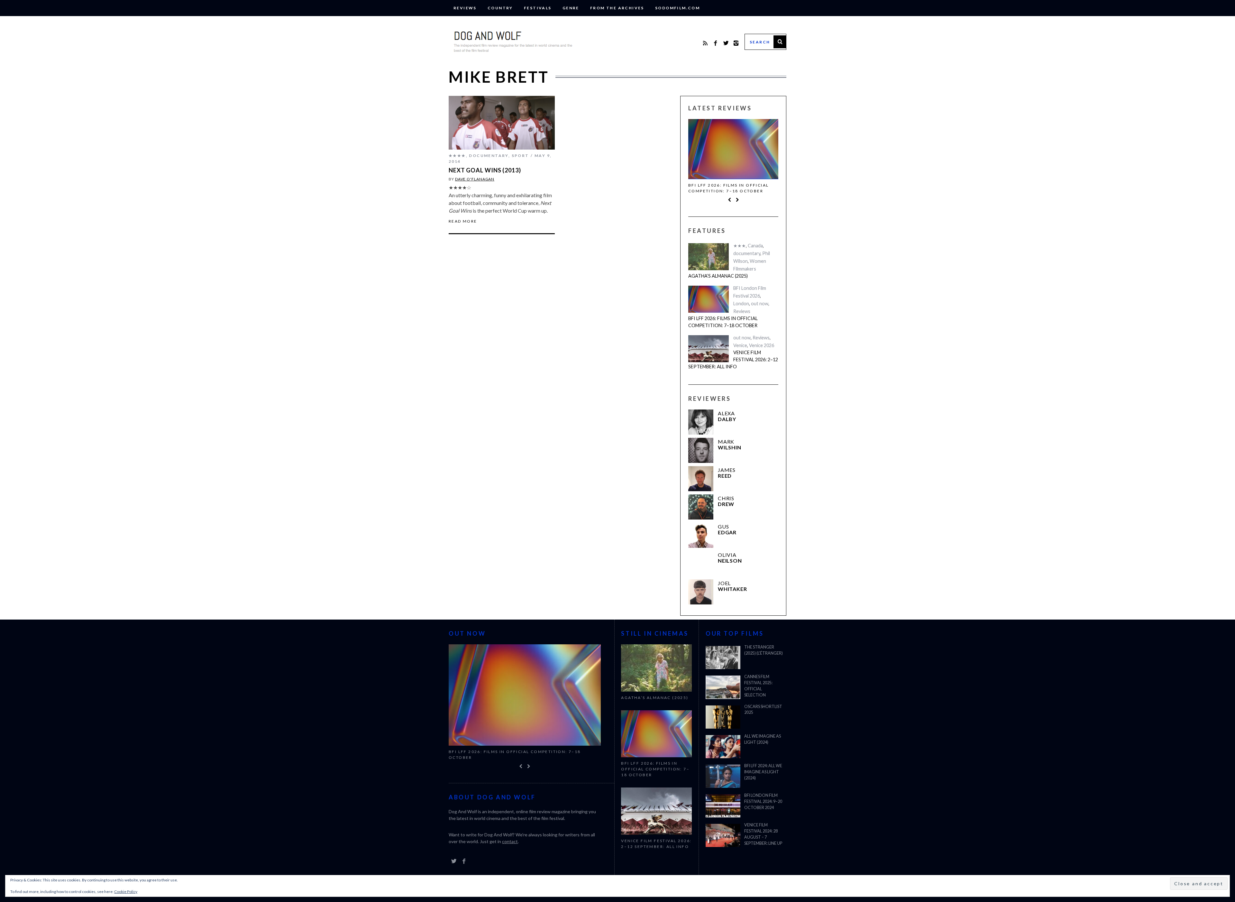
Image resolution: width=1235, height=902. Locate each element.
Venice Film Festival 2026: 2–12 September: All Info (733, 359)
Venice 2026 (761, 345)
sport (520, 155)
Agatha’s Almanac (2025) (718, 276)
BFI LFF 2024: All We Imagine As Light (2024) (763, 771)
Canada (755, 245)
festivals (538, 7)
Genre (571, 7)
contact (510, 841)
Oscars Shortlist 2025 (763, 709)
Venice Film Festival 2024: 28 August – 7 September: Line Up (763, 834)
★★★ (739, 245)
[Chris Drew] (700, 507)
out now (759, 303)
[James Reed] (700, 478)
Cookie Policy (125, 891)
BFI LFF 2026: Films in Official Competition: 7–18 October (728, 188)
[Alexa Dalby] (700, 422)
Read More (463, 221)
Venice (740, 345)
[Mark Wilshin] (700, 450)
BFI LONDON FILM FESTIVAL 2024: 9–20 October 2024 (763, 801)
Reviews (465, 7)
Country (500, 7)
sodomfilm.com (677, 7)
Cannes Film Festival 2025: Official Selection (758, 685)
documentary (488, 155)
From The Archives (617, 7)
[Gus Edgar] (700, 535)
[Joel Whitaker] (700, 591)
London (741, 303)
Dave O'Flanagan (475, 179)
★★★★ (457, 155)
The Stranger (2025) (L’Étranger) (763, 650)
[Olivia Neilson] (700, 563)
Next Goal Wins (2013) (485, 170)
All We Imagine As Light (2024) (762, 739)
